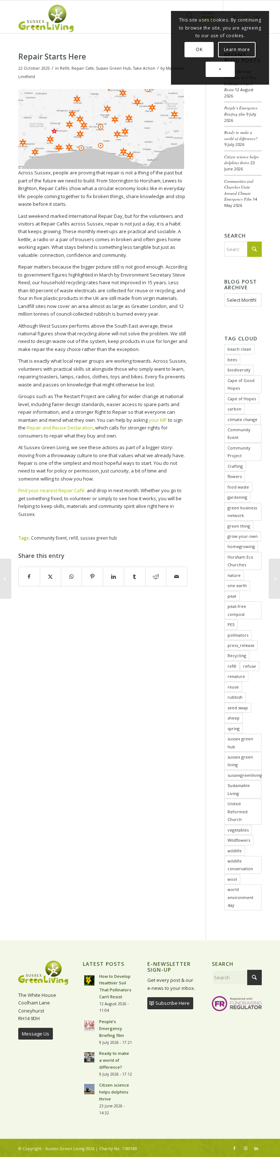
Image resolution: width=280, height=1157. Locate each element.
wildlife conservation (240, 864)
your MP (157, 420)
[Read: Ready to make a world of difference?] (89, 1057)
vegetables (238, 830)
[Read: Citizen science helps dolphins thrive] (89, 1089)
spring (234, 728)
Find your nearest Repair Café (52, 490)
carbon (234, 409)
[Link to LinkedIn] (256, 1148)
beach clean (239, 349)
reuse (233, 687)
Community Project (239, 451)
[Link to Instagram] (245, 1148)
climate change (242, 419)
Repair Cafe (82, 68)
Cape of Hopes (242, 398)
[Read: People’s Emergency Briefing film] (89, 1025)
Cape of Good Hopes (241, 384)
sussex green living (240, 760)
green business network (242, 511)
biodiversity (239, 370)
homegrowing (241, 546)
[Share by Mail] (176, 576)
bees (232, 359)
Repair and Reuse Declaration (60, 427)
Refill (64, 68)
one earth (237, 585)
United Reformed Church (238, 811)
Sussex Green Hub (113, 68)
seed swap (238, 707)
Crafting (235, 466)
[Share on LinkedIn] (113, 576)
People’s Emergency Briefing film (241, 111)
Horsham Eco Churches (240, 560)
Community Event (49, 538)
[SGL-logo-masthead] (46, 16)
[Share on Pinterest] (92, 576)
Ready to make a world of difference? (241, 135)
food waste (238, 487)
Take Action (144, 68)
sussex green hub (98, 538)
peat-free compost (237, 610)
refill (73, 538)
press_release (241, 645)
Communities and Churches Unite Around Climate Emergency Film (238, 190)
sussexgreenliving (245, 775)
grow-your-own (243, 536)
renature (236, 676)
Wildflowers (239, 840)
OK (199, 49)
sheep (234, 718)
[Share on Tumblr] (134, 576)
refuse (249, 666)
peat (232, 596)
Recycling (237, 655)
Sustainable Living (239, 789)
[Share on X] (50, 576)
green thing (239, 526)
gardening (237, 497)
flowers (235, 476)
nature (234, 575)
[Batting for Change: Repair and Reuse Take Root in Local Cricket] (5, 579)
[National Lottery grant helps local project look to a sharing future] (274, 579)
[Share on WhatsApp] (71, 576)
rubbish (235, 697)
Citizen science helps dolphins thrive (241, 160)
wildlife (235, 850)
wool (232, 879)
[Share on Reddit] (155, 576)
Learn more (237, 49)
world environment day (240, 897)
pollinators (238, 635)
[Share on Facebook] (29, 576)
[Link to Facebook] (234, 1148)
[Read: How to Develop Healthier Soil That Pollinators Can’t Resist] (89, 980)
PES (231, 624)
